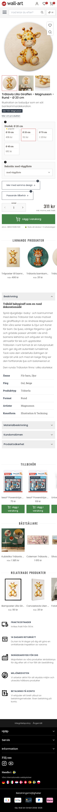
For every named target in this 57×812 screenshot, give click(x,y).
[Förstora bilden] (50, 32)
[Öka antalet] (23, 207)
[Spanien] (29, 782)
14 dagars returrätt (23, 637)
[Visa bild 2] (26, 83)
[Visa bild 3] (42, 83)
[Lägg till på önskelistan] (50, 25)
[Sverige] (34, 782)
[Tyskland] (3, 782)
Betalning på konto (23, 691)
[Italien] (12, 782)
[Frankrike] (7, 782)
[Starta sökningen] (42, 12)
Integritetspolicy (23, 723)
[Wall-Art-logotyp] (12, 3)
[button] (28, 47)
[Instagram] (4, 763)
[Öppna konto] (37, 4)
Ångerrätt (37, 723)
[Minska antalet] (5, 207)
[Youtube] (11, 763)
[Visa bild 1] (9, 83)
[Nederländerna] (16, 782)
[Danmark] (21, 782)
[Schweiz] (25, 782)
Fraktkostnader (21, 622)
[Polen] (38, 782)
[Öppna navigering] (5, 12)
